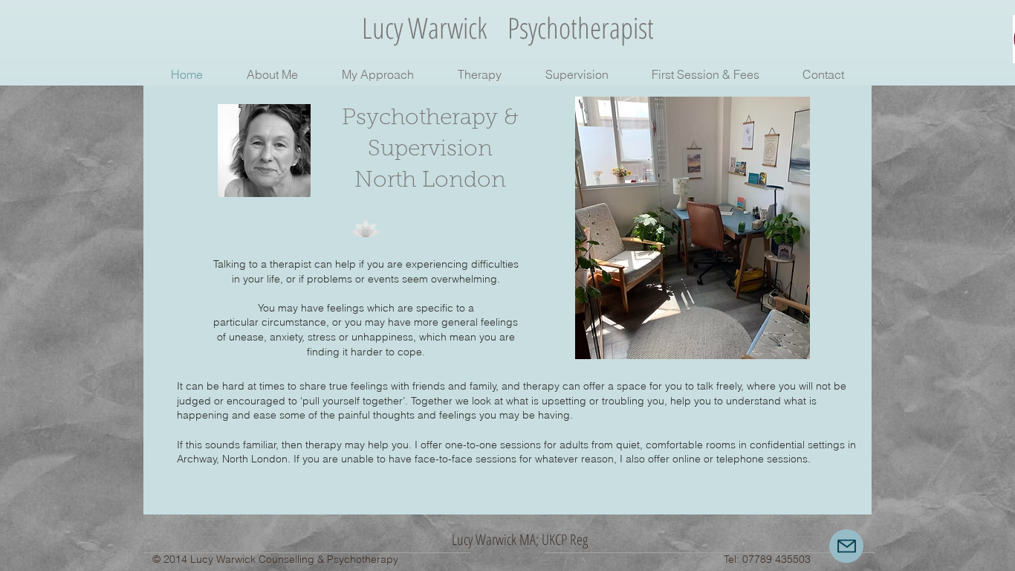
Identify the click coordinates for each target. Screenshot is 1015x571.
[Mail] (846, 546)
